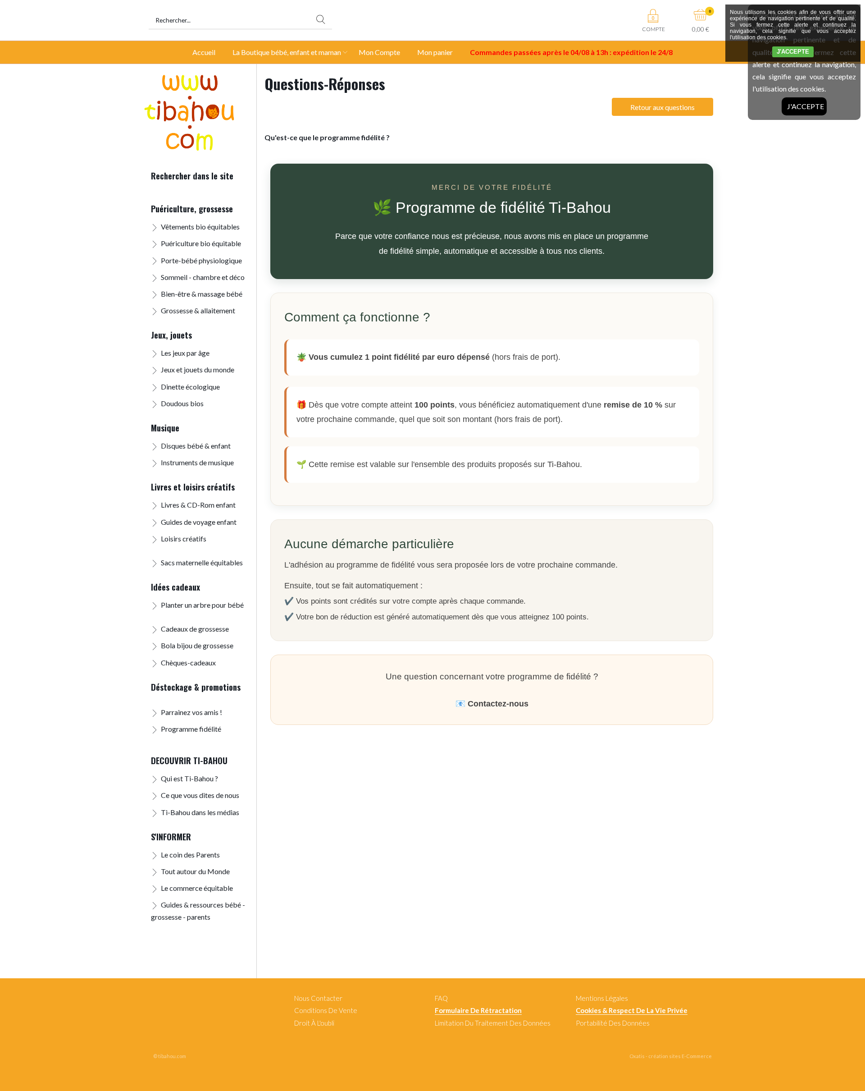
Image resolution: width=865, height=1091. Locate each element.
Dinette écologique (190, 386)
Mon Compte (379, 52)
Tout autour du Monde (195, 871)
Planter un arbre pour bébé (202, 605)
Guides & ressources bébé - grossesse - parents (198, 910)
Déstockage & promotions (196, 687)
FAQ (441, 998)
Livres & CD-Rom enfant (198, 504)
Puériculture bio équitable (201, 243)
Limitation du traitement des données (493, 1023)
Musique (165, 428)
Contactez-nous (498, 703)
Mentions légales (602, 998)
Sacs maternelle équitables (202, 562)
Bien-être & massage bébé (201, 293)
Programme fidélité (191, 728)
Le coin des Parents (190, 854)
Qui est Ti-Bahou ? (189, 778)
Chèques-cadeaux (188, 662)
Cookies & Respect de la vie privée (631, 1010)
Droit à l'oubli (314, 1023)
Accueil (203, 52)
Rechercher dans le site (192, 176)
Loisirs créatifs (183, 538)
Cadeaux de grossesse (195, 628)
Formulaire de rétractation (478, 1010)
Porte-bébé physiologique (201, 260)
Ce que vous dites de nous (200, 795)
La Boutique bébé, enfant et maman (286, 52)
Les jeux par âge (185, 352)
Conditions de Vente (325, 1010)
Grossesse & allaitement (198, 310)
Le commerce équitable (197, 888)
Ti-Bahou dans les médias (200, 812)
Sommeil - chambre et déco (203, 277)
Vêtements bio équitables (200, 226)
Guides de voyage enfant (199, 522)
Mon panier (435, 52)
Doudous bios (182, 403)
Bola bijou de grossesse (197, 645)
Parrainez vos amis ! (191, 712)
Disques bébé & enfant (196, 445)
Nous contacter (318, 998)
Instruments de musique (197, 462)
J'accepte (805, 106)
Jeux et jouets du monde (197, 369)
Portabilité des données (613, 1023)
